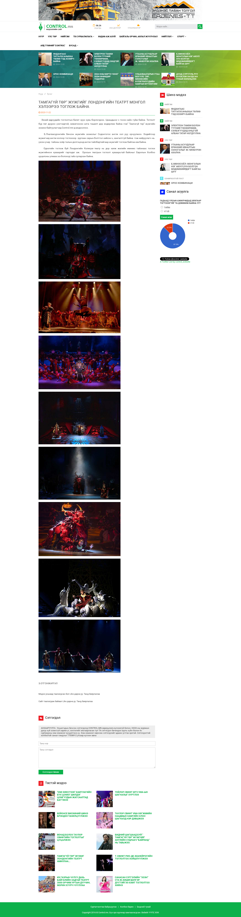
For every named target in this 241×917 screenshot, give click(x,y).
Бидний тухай (144, 907)
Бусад (73, 45)
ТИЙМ (166, 207)
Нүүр (41, 36)
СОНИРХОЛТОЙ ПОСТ (174, 179)
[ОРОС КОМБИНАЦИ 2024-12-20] (59, 71)
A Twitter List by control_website (175, 262)
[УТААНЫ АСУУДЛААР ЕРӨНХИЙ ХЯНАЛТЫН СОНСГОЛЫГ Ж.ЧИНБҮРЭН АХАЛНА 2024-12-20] (140, 51)
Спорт (181, 36)
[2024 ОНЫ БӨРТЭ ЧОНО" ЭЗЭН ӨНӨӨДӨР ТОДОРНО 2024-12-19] (100, 71)
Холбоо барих (126, 907)
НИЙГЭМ (65, 36)
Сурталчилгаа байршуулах (103, 907)
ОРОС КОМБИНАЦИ (182, 183)
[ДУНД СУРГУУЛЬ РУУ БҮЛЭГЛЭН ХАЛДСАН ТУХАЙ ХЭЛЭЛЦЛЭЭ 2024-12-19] (181, 71)
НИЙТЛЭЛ (166, 36)
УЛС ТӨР (52, 36)
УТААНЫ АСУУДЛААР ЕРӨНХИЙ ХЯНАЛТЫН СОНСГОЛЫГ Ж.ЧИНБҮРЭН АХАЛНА (186, 148)
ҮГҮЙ (166, 211)
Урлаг (49, 94)
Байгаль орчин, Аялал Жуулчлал (139, 36)
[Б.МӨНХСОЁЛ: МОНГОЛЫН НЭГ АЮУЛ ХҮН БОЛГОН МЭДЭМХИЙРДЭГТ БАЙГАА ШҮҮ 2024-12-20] (181, 51)
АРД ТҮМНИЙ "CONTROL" (52, 45)
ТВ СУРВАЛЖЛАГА (83, 36)
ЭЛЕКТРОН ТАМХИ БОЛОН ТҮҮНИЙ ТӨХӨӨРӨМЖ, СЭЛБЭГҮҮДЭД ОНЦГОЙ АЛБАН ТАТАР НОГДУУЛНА (186, 129)
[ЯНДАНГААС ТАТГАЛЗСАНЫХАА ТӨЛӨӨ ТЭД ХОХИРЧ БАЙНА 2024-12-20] (59, 51)
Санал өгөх (166, 217)
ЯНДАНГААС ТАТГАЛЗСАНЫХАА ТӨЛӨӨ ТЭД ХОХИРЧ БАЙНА (186, 111)
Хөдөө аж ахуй (107, 36)
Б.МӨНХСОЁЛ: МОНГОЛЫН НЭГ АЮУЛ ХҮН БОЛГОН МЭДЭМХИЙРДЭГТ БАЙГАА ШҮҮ (186, 167)
